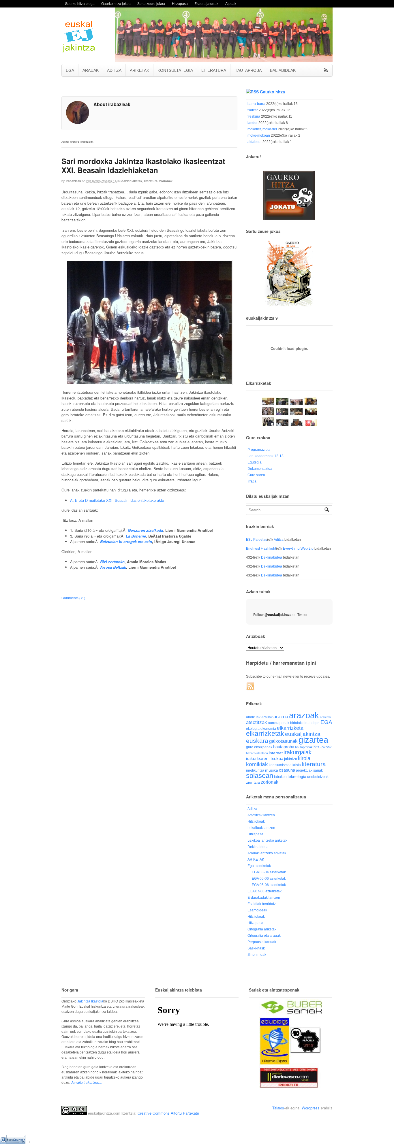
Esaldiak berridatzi (262, 904)
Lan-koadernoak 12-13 (265, 456)
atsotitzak (256, 722)
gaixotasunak (283, 741)
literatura (150, 181)
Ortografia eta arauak (264, 936)
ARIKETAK (139, 70)
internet (276, 753)
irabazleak (73, 181)
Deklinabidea (271, 557)
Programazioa (258, 450)
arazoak (304, 715)
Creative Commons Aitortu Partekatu (168, 1113)
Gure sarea (256, 475)
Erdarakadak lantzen (263, 898)
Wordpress (311, 1108)
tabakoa (280, 777)
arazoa (280, 716)
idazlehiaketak (131, 181)
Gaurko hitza (272, 92)
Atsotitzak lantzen (261, 815)
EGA (70, 70)
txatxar (252, 110)
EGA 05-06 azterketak (269, 879)
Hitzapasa (180, 3)
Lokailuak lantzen (261, 828)
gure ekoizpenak (259, 747)
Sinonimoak (256, 955)
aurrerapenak (278, 723)
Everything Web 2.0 (298, 548)
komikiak (257, 764)
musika (271, 770)
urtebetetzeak (318, 777)
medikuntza (255, 770)
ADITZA (114, 70)
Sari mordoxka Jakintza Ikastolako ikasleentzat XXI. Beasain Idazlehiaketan (143, 165)
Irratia (251, 481)
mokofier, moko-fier (262, 129)
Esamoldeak (257, 910)
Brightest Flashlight (261, 548)
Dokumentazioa (259, 469)
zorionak (165, 181)
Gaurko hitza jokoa (116, 3)
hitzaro (251, 753)
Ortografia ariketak (261, 929)
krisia (296, 765)
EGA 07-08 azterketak (264, 891)
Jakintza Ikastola (90, 1001)
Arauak (267, 717)
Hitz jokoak (256, 821)
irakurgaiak (298, 752)
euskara (257, 740)
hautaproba (283, 746)
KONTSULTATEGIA (175, 70)
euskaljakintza (302, 734)
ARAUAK (90, 70)
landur (252, 123)
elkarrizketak (265, 733)
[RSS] (250, 687)
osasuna (287, 770)
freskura (253, 116)
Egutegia (254, 462)
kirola (304, 758)
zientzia (253, 782)
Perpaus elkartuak (261, 942)
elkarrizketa (290, 728)
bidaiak (296, 723)
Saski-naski (256, 948)
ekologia (253, 729)
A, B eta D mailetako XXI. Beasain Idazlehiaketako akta (117, 500)
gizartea (313, 740)
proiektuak (304, 770)
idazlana (262, 753)
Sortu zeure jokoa (151, 3)
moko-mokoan (258, 135)
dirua (307, 723)
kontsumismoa (280, 765)
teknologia (297, 776)
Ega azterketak (259, 866)
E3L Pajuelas (256, 540)
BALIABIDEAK (283, 70)
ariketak (325, 717)
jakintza (290, 759)
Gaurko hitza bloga (80, 3)
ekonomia (268, 728)
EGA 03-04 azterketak (269, 872)
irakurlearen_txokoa (264, 758)
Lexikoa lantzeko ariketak (267, 840)
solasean (259, 775)
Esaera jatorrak (206, 3)
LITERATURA (213, 70)
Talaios (278, 1108)
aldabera (254, 142)
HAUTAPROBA (248, 70)
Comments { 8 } (73, 597)
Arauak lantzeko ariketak (266, 853)
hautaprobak (304, 747)
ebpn (316, 723)
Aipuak (230, 3)
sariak (318, 770)
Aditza (279, 540)
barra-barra (256, 104)
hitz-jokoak (323, 747)
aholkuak (253, 717)
